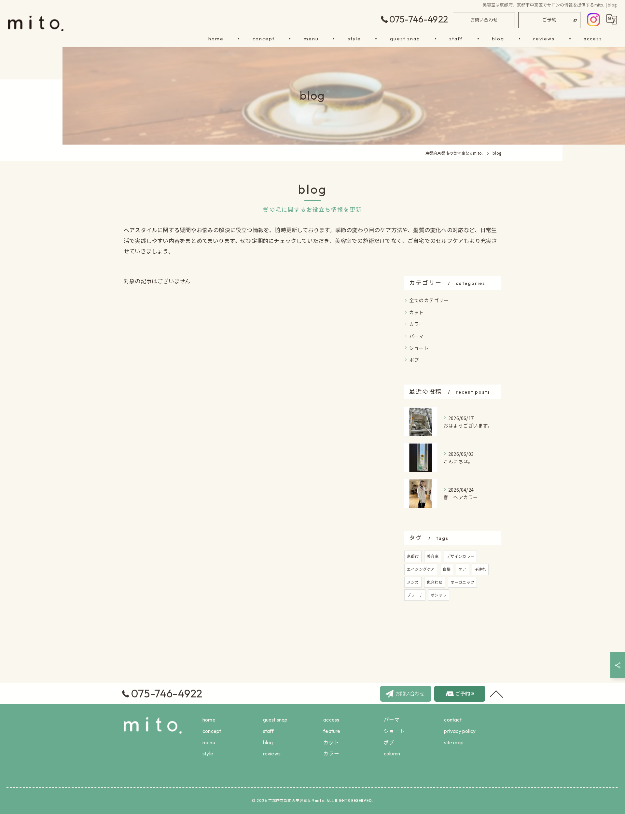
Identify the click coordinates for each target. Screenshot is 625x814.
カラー (416, 323)
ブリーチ (415, 594)
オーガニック (462, 582)
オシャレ (439, 594)
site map (454, 742)
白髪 (447, 569)
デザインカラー (460, 556)
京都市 (413, 556)
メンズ (413, 582)
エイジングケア (421, 569)
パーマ (416, 335)
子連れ (480, 569)
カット (416, 312)
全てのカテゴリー (429, 300)
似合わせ (435, 582)
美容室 (433, 556)
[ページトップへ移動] (496, 693)
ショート (419, 347)
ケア (462, 569)
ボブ (414, 359)
